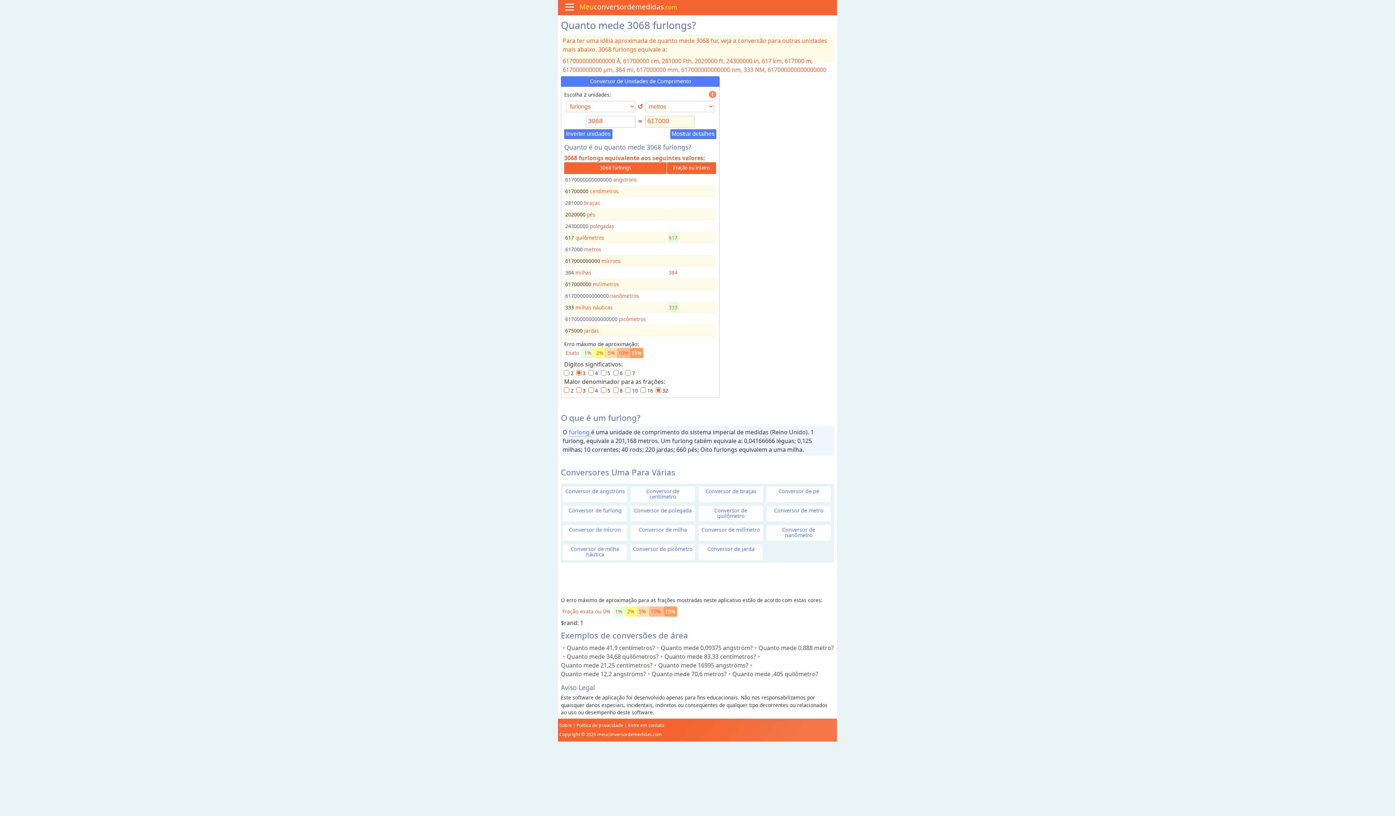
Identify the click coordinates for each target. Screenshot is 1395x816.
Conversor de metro (799, 510)
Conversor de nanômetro (798, 532)
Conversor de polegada (663, 510)
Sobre (565, 725)
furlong (580, 432)
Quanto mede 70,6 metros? (689, 674)
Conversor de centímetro (662, 494)
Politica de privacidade (600, 725)
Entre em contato (646, 725)
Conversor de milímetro (730, 529)
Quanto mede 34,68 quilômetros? (613, 657)
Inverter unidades (588, 134)
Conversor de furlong (595, 510)
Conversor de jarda (731, 548)
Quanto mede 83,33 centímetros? (710, 657)
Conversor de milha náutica (595, 551)
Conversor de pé (799, 491)
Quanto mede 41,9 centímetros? (611, 648)
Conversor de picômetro (663, 548)
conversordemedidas (628, 7)
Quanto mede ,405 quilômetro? (775, 674)
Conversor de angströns (595, 491)
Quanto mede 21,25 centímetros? (606, 665)
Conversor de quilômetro (730, 513)
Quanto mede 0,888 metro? (796, 648)
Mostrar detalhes (693, 134)
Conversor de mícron (595, 529)
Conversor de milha (663, 529)
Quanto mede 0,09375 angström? (707, 648)
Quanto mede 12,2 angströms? (603, 674)
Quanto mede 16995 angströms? (703, 665)
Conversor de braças (730, 491)
